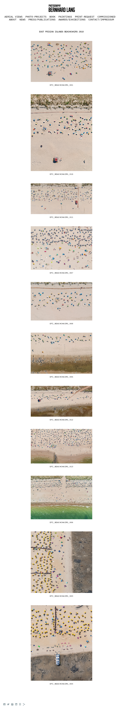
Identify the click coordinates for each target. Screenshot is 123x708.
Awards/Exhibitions (72, 19)
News (23, 19)
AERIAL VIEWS (13, 17)
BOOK (53, 17)
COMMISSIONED (107, 17)
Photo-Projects (36, 17)
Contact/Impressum (101, 19)
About (12, 19)
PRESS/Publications (42, 19)
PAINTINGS (65, 17)
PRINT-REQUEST (84, 17)
